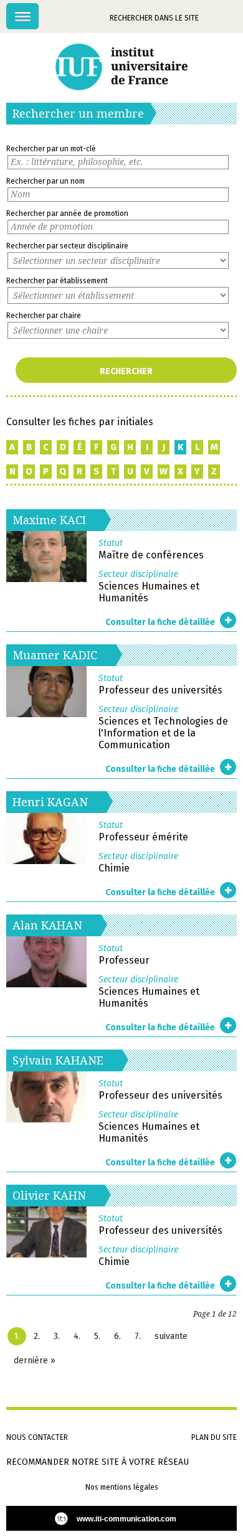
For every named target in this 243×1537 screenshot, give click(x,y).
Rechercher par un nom (45, 181)
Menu (38, 10)
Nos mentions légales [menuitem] (121, 1487)
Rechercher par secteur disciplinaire (67, 246)
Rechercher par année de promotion (67, 213)
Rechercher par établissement (57, 280)
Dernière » (34, 1360)
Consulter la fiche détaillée (160, 622)
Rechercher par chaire (43, 315)
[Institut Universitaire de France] (121, 67)
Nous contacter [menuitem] (37, 1437)
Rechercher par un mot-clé (51, 148)
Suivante (171, 1336)
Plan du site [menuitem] (214, 1437)
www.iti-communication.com (126, 1519)
